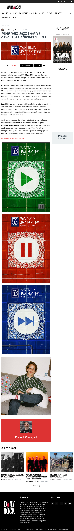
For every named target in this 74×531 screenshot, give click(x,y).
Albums (35, 13)
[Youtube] (71, 1)
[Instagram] (61, 1)
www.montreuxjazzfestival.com (12, 138)
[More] (44, 65)
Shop (13, 17)
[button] (70, 13)
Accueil (6, 13)
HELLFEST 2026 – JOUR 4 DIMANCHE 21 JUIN (59, 475)
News (15, 13)
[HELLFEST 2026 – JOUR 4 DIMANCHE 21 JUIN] (61, 462)
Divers (5, 17)
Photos (58, 13)
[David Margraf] (3, 30)
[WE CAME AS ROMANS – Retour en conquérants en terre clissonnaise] (37, 462)
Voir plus (35, 486)
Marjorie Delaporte (32, 481)
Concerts (23, 13)
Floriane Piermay (6, 479)
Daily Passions (39, 529)
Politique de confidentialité (60, 529)
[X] (68, 1)
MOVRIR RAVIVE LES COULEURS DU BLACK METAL (12, 475)
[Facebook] (58, 1)
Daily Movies (48, 529)
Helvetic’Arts (29, 529)
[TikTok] (64, 1)
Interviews (47, 13)
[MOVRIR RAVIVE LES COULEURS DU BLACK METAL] (12, 462)
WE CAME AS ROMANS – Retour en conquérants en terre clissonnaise (36, 476)
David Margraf (11, 30)
